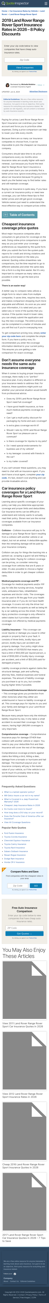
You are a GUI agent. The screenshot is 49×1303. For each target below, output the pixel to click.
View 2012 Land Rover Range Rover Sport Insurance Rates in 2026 (22, 1095)
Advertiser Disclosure (38, 91)
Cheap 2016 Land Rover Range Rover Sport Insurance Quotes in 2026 (23, 1166)
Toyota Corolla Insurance (15, 837)
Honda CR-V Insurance (14, 862)
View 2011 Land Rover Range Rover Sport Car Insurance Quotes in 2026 (22, 1025)
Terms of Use (33, 71)
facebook (15, 1274)
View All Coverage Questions (17, 822)
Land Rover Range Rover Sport (23, 14)
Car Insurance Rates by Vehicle (24, 11)
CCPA (34, 1298)
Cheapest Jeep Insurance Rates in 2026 (22, 805)
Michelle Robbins (28, 84)
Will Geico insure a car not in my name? (22, 795)
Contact (21, 1295)
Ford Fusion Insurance (14, 833)
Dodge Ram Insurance (14, 858)
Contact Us (14, 1281)
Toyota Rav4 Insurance (14, 847)
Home (4, 11)
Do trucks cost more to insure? (18, 809)
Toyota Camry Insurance (15, 844)
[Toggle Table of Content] (19, 214)
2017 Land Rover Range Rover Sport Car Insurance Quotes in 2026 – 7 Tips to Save (23, 1237)
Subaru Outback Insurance (16, 851)
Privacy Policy (31, 1295)
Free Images (25, 1298)
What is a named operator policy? (19, 792)
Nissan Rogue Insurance (15, 855)
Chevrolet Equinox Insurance (17, 840)
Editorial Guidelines (12, 99)
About (6, 1281)
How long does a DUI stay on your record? (23, 812)
